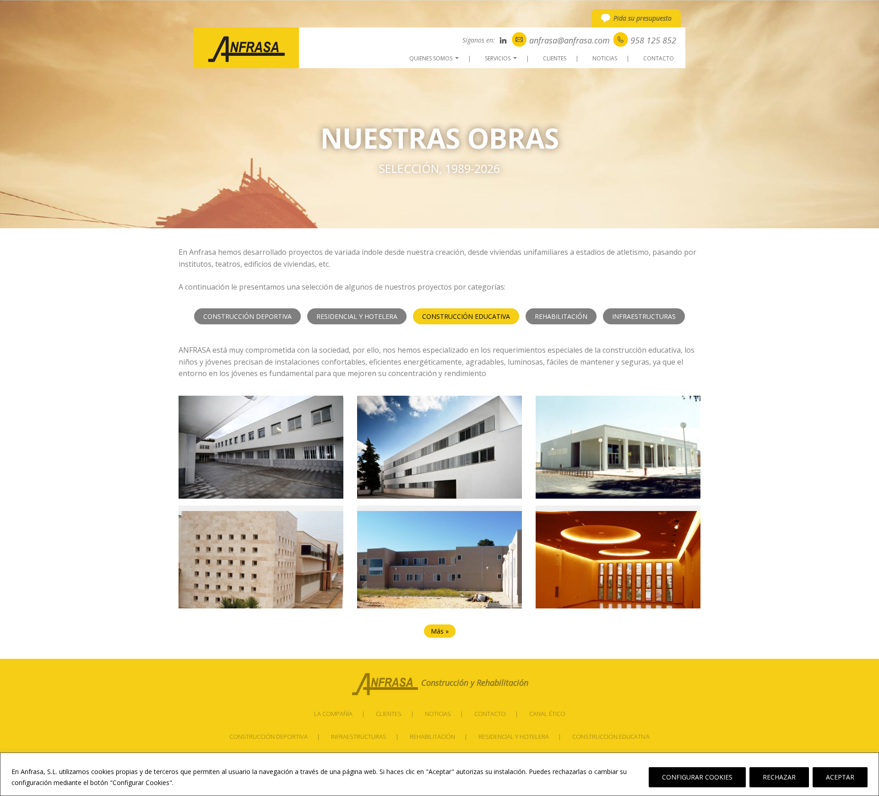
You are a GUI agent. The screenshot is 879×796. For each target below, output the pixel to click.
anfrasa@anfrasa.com (569, 40)
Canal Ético (547, 714)
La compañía (333, 714)
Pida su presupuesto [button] (642, 18)
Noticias (438, 714)
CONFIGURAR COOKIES (697, 777)
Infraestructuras (644, 316)
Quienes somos (435, 59)
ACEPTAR (840, 777)
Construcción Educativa (466, 316)
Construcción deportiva (247, 316)
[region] (439, 774)
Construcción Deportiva (268, 736)
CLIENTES (554, 58)
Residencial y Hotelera (356, 316)
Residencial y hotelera (513, 736)
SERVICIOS (502, 59)
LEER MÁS (193, 782)
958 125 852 (653, 40)
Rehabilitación (561, 316)
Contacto (490, 714)
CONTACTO (658, 58)
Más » (440, 631)
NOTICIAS (604, 58)
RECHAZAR (779, 777)
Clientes (389, 714)
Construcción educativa (611, 736)
